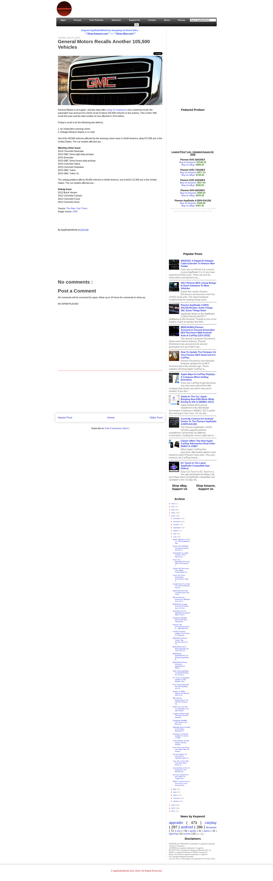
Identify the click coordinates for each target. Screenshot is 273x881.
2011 (173, 811)
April (175, 792)
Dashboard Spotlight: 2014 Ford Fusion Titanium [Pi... (180, 619)
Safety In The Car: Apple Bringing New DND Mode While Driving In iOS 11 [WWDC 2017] (197, 399)
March (175, 795)
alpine (207, 831)
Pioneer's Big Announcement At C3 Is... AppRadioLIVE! (181, 626)
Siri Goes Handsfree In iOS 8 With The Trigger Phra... (181, 776)
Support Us (134, 20)
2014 (173, 516)
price (180, 831)
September (177, 528)
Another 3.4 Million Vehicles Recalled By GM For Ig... (181, 693)
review (187, 834)
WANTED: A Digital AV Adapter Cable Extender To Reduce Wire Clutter (198, 263)
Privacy (181, 20)
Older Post (156, 417)
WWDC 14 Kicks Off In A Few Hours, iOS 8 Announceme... (181, 783)
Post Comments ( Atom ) (117, 428)
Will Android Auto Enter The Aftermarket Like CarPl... (181, 592)
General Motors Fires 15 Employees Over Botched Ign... (181, 770)
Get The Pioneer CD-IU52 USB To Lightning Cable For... (181, 756)
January (176, 801)
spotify (193, 831)
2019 (173, 504)
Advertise (116, 20)
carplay (211, 823)
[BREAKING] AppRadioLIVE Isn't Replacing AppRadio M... (181, 656)
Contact (152, 20)
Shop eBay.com (124, 33)
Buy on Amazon (187, 162)
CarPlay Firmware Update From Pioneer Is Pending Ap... (181, 633)
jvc (198, 834)
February (176, 798)
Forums (77, 20)
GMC (75, 211)
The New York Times (76, 208)
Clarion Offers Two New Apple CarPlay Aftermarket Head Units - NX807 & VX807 (198, 443)
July (174, 534)
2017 (173, 507)
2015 (173, 513)
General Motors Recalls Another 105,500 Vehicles (181, 742)
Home (111, 417)
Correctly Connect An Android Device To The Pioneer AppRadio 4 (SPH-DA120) (198, 421)
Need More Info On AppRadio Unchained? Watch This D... (181, 613)
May (175, 789)
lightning (173, 834)
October (176, 524)
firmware (211, 827)
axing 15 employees (116, 110)
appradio (177, 823)
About (167, 20)
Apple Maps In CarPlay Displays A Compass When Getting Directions (198, 377)
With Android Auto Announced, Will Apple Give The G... (181, 599)
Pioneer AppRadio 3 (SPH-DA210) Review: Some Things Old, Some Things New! (197, 308)
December (177, 518)
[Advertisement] (126, 8)
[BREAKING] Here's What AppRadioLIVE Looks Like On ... (181, 648)
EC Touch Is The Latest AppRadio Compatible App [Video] (195, 466)
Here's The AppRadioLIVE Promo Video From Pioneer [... (181, 562)
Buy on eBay (188, 165)
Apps (63, 20)
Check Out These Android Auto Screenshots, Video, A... (181, 578)
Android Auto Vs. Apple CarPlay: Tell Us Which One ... (180, 555)
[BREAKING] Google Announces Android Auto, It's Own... (180, 606)
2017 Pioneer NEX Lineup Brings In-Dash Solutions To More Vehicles (198, 286)
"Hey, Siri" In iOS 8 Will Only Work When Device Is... (180, 763)
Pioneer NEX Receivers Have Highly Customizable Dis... (181, 570)
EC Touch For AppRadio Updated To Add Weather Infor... (181, 679)
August (175, 531)
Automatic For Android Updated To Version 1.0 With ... (180, 736)
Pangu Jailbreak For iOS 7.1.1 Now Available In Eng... (181, 541)
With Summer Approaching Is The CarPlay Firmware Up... (180, 701)
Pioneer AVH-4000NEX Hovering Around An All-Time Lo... (181, 548)
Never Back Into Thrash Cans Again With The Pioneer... (181, 749)
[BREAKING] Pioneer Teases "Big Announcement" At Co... (180, 641)
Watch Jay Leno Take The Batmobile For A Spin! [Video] (181, 708)
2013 (173, 805)
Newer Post (65, 417)
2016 (173, 510)
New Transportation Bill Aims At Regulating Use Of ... (181, 686)
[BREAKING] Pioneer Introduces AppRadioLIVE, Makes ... (180, 665)
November (177, 521)
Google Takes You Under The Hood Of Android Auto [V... (181, 585)
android (187, 827)
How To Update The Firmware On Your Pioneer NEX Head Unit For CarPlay (198, 355)
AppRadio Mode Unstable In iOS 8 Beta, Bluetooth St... (181, 729)
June (175, 537)
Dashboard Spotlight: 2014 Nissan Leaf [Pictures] (180, 722)
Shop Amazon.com (97, 33)
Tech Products (96, 20)
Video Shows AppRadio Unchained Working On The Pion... (181, 673)
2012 (173, 808)
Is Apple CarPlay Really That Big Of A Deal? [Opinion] (181, 715)
